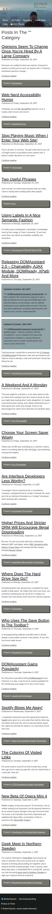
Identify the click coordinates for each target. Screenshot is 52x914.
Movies (25, 562)
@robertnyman (41, 10)
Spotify (4, 720)
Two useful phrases (19, 179)
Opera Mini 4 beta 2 (22, 820)
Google (30, 785)
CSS (14, 785)
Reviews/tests (24, 741)
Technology (17, 168)
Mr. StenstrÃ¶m (24, 109)
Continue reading (9, 76)
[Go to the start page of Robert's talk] (26, 13)
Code (5, 24)
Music (30, 562)
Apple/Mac (16, 562)
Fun (24, 124)
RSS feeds (18, 24)
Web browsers (39, 832)
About (5, 20)
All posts (15, 20)
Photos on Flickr (8, 904)
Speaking (27, 20)
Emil (34, 450)
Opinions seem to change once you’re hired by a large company (25, 51)
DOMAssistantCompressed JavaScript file (25, 294)
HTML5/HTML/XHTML (32, 250)
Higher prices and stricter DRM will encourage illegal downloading (25, 527)
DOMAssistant (36, 678)
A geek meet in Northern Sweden (30, 872)
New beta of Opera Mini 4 (24, 796)
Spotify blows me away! (22, 707)
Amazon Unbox (15, 550)
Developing (17, 83)
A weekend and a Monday (24, 385)
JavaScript (27, 373)
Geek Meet (40, 20)
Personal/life (21, 421)
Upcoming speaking (27, 899)
